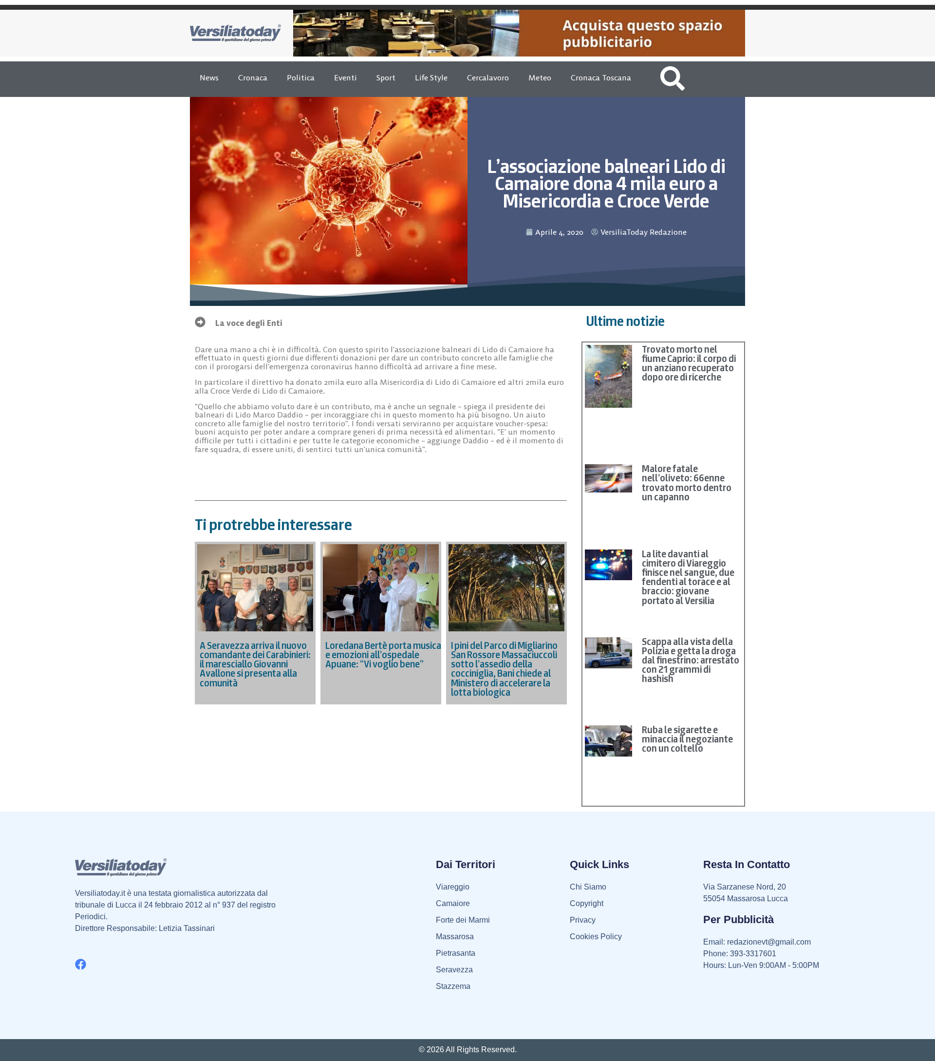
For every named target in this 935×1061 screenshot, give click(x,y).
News (209, 77)
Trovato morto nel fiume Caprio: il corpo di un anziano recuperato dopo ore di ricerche (689, 363)
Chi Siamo (588, 887)
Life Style (431, 77)
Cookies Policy (596, 936)
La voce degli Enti (248, 323)
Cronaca (252, 77)
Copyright (586, 903)
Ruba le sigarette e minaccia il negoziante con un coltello (687, 739)
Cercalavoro (488, 77)
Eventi (345, 77)
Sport (385, 77)
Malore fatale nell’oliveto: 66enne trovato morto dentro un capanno (686, 482)
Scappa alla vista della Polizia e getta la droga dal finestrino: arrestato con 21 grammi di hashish (690, 660)
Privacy (583, 920)
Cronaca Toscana (601, 77)
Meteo (539, 77)
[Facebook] (80, 964)
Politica (301, 77)
